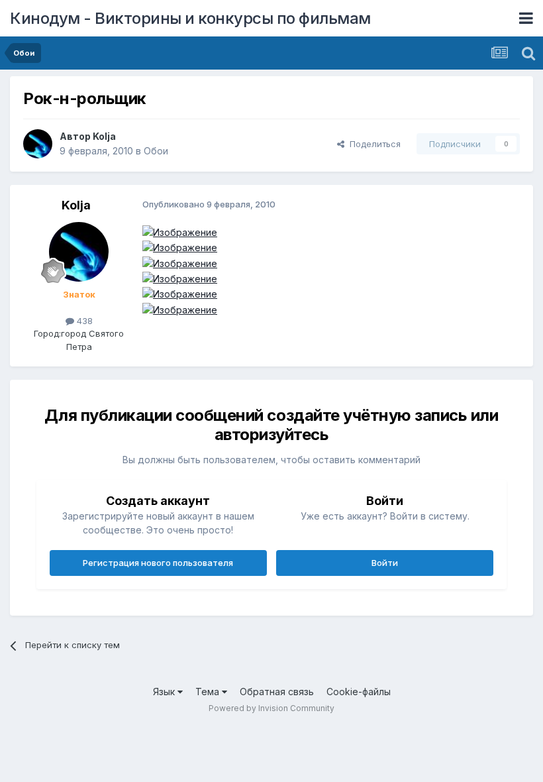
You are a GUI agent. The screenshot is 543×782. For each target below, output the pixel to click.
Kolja (104, 136)
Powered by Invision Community (271, 708)
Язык (165, 691)
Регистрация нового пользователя (158, 562)
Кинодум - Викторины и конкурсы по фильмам (190, 18)
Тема (208, 691)
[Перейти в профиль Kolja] (37, 143)
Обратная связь (277, 691)
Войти (384, 562)
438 (83, 320)
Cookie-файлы (358, 691)
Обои (156, 150)
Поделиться (372, 144)
